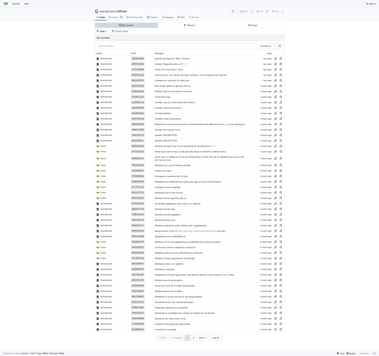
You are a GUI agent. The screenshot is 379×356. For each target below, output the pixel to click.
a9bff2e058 (138, 64)
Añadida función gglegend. (168, 214)
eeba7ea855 (138, 291)
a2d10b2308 (138, 285)
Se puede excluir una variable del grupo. (174, 302)
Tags (254, 25)
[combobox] (267, 46)
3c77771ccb (138, 187)
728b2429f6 (138, 214)
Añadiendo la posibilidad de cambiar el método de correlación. (185, 313)
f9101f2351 (138, 313)
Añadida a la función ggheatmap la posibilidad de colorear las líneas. (188, 242)
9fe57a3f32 (138, 198)
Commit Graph (121, 31)
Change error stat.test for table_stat (172, 80)
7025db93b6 (138, 176)
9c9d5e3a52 (138, 203)
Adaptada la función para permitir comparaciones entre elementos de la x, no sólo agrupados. (200, 124)
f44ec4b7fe (138, 135)
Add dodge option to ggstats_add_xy (173, 86)
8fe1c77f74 (138, 192)
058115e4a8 (138, 236)
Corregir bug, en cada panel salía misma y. (175, 102)
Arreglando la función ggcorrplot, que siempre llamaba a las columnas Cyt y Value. (194, 274)
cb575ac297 (138, 274)
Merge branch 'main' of (166, 231)
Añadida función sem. (165, 209)
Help (26, 3)
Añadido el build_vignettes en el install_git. (175, 258)
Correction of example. (166, 329)
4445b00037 (138, 170)
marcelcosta (107, 11)
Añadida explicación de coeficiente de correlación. (179, 253)
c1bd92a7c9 (138, 102)
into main (220, 231)
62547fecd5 (138, 280)
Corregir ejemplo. (163, 113)
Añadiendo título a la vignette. (169, 264)
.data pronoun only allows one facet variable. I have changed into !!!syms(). (191, 75)
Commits (128, 25)
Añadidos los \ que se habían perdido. (173, 165)
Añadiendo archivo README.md (170, 236)
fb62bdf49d (138, 165)
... (185, 64)
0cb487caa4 (138, 97)
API (374, 353)
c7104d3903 (138, 324)
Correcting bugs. (163, 97)
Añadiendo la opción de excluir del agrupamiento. (179, 296)
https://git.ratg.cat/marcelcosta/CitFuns (197, 231)
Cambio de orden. (163, 170)
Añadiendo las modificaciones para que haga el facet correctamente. (188, 181)
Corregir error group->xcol (167, 129)
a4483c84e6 (138, 91)
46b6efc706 (138, 209)
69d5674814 (138, 253)
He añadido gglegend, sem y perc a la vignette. (178, 203)
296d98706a (138, 113)
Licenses (364, 353)
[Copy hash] (275, 58)
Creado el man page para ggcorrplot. (173, 324)
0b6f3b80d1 (138, 296)
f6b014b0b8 (138, 318)
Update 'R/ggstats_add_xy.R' (169, 64)
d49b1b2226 (138, 231)
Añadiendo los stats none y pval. (170, 318)
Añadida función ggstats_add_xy (170, 198)
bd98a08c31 (138, 158)
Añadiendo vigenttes (165, 269)
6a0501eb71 (138, 247)
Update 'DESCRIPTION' (166, 135)
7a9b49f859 (138, 181)
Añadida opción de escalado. (169, 280)
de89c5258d (138, 130)
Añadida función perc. (165, 220)
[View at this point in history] (280, 58)
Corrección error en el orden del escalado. (175, 285)
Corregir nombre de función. (168, 107)
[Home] (5, 3)
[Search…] (279, 46)
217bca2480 (138, 69)
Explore (16, 3)
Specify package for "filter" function (172, 58)
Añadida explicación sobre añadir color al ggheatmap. (181, 225)
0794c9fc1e (138, 302)
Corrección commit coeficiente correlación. (175, 247)
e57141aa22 (138, 151)
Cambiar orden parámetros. (168, 118)
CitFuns (122, 11)
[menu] (340, 353)
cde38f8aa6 (138, 108)
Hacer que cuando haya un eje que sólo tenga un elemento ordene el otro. (190, 151)
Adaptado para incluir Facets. (169, 192)
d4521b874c (138, 140)
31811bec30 (138, 220)
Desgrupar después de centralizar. (171, 307)
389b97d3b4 (138, 124)
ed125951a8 (138, 119)
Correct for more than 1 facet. (169, 69)
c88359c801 (138, 58)
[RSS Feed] (233, 11)
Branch (191, 25)
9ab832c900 (138, 146)
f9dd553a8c (138, 307)
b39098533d (138, 269)
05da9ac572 (138, 225)
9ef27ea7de (138, 86)
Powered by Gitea (11, 353)
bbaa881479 (138, 242)
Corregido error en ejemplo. (168, 187)
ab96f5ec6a (138, 75)
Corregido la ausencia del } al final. (171, 176)
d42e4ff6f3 (138, 80)
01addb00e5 (138, 329)
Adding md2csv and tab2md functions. (173, 91)
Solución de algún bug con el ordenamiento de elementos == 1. (185, 146)
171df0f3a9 (138, 258)
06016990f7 (138, 264)
